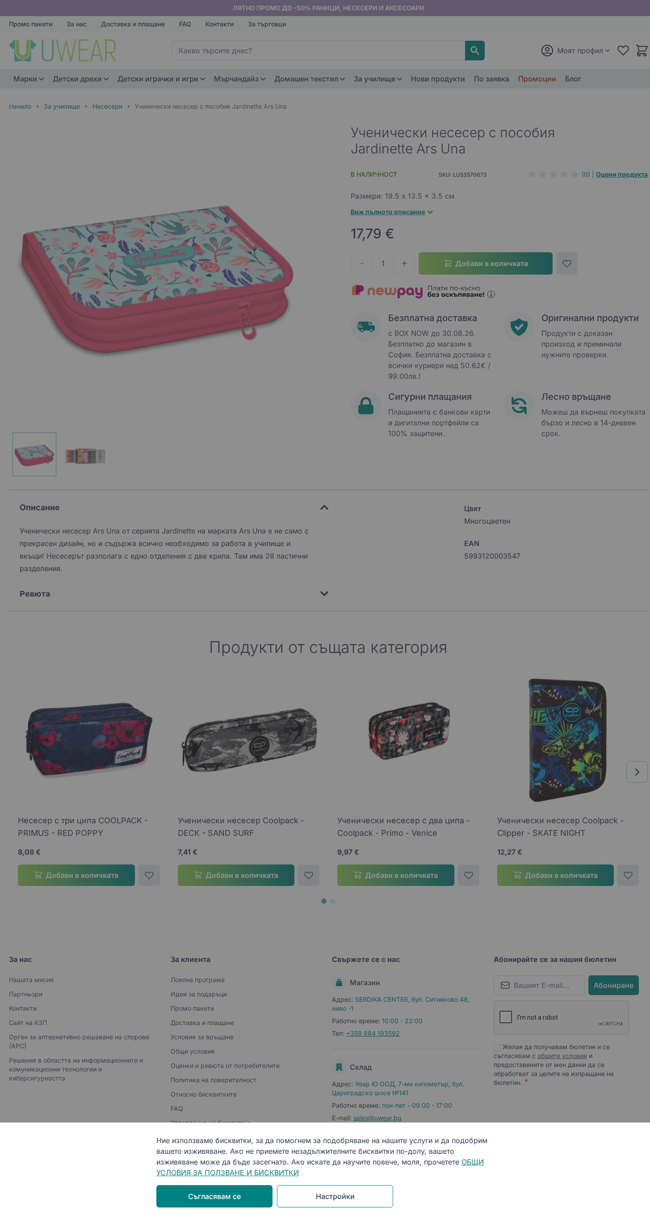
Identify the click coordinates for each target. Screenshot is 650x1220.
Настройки (335, 1196)
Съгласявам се (214, 1196)
